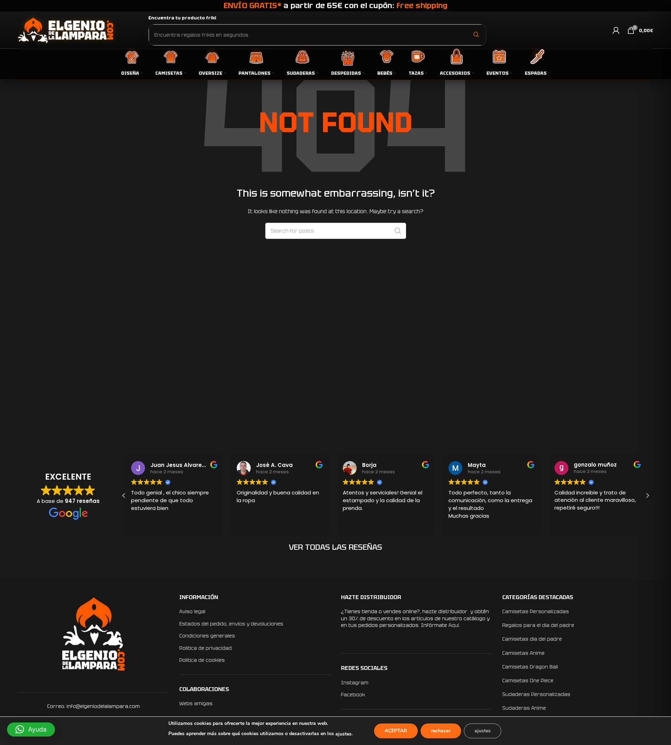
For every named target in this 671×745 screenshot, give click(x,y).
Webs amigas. (196, 703)
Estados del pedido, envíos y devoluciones (231, 624)
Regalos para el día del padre (538, 625)
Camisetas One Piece (527, 680)
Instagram (354, 682)
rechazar (441, 730)
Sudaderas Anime (524, 708)
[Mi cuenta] (616, 30)
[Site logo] (65, 30)
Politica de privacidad (205, 648)
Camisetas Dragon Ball (530, 667)
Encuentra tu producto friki (182, 18)
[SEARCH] (398, 231)
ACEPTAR (396, 730)
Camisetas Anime (523, 653)
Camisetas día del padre (532, 639)
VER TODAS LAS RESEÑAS (335, 547)
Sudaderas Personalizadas (536, 694)
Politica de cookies (202, 660)
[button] (647, 495)
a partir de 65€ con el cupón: (336, 5)
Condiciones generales (207, 636)
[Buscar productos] (476, 34)
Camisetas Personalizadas (535, 611)
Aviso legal (192, 611)
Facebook (353, 694)
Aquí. (454, 625)
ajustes (343, 734)
